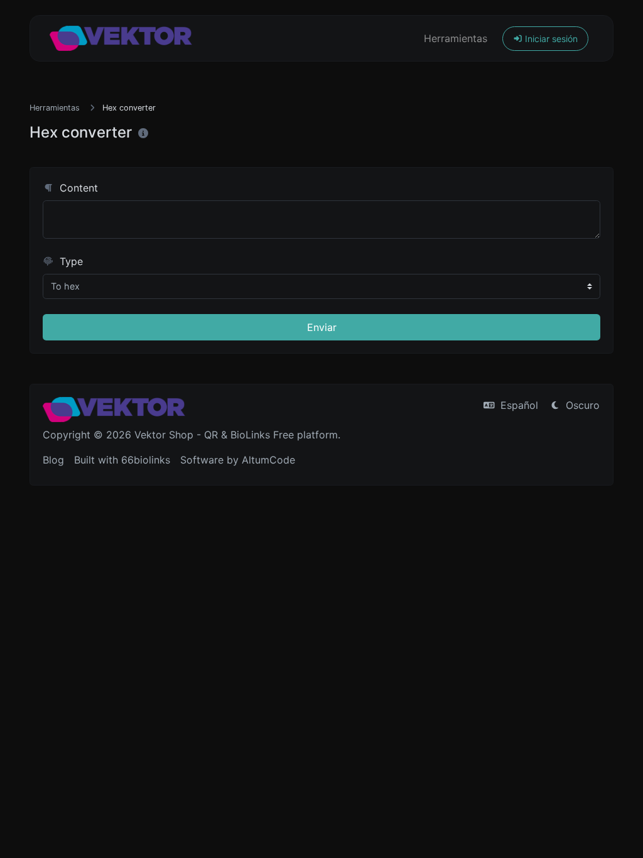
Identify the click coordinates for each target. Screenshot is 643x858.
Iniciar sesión (550, 38)
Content (77, 188)
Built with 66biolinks (122, 459)
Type (70, 261)
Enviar (322, 327)
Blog (53, 459)
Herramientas (455, 38)
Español (517, 405)
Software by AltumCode (237, 459)
